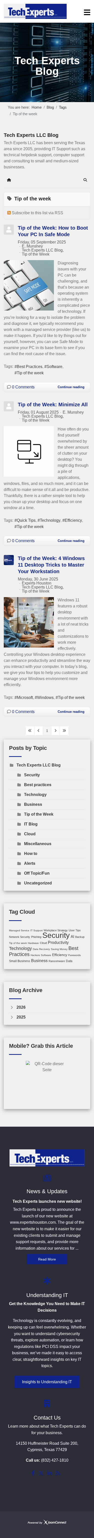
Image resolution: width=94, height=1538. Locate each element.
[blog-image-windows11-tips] (29, 622)
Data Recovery (41, 949)
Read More (47, 1259)
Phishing (36, 936)
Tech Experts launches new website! (47, 1201)
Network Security (19, 936)
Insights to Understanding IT (47, 1382)
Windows (45, 697)
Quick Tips (26, 520)
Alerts (29, 863)
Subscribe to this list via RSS (37, 213)
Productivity (58, 942)
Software (54, 366)
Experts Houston (36, 583)
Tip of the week (30, 373)
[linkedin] (49, 1473)
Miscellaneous (37, 844)
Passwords (74, 955)
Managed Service (19, 930)
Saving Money (59, 949)
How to (30, 853)
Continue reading (71, 387)
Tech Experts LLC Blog (42, 250)
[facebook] (33, 1473)
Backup (79, 936)
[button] (85, 180)
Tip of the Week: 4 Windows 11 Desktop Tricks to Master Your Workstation (51, 565)
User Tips (75, 930)
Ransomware (57, 961)
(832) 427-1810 (54, 1460)
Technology (50, 520)
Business (33, 804)
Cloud (30, 834)
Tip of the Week (35, 254)
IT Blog (31, 824)
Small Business (19, 961)
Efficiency (73, 520)
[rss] (58, 1473)
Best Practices (29, 366)
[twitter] (41, 1473)
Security (32, 775)
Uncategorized (38, 883)
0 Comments (23, 387)
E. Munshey (32, 246)
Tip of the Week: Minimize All (53, 404)
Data (69, 961)
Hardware (33, 943)
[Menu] (87, 12)
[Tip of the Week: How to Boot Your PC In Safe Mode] (29, 285)
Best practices (37, 785)
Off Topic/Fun (37, 873)
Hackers (35, 955)
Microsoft (25, 697)
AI (72, 936)
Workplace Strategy (56, 930)
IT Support (36, 930)
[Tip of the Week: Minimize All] (29, 451)
